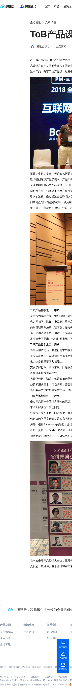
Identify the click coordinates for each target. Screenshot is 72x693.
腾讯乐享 (48, 667)
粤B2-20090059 (59, 684)
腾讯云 (3, 667)
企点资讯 (35, 22)
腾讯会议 (36, 667)
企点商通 (5, 638)
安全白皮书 (19, 677)
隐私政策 (35, 677)
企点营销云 (6, 632)
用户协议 (4, 677)
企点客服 (5, 644)
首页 (47, 6)
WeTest (26, 667)
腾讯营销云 (14, 667)
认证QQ (49, 677)
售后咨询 (52, 638)
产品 (56, 6)
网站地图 (62, 677)
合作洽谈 (52, 632)
